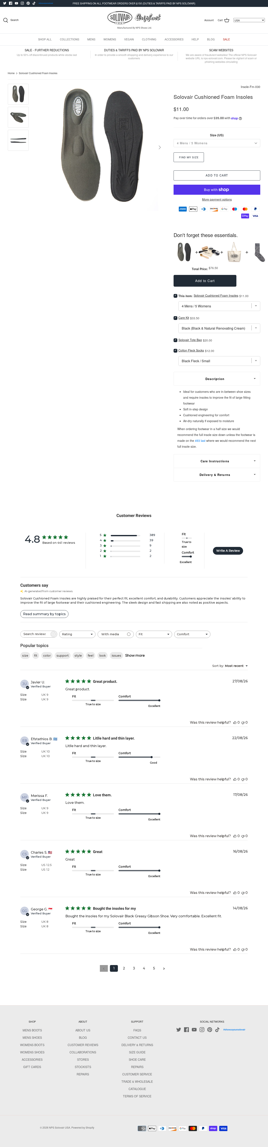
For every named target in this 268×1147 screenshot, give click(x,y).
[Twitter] (4, 3)
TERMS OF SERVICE (137, 1096)
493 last (200, 440)
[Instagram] (22, 3)
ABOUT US (82, 1030)
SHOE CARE (137, 1059)
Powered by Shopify (82, 1127)
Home (11, 73)
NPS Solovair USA (59, 1127)
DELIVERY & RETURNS (137, 1045)
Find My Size (188, 157)
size (25, 655)
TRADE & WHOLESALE (137, 1081)
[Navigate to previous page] (104, 968)
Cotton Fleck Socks (191, 350)
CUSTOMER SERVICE (137, 1074)
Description (214, 379)
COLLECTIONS (69, 39)
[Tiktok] (34, 3)
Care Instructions (215, 461)
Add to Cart (217, 175)
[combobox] (77, 634)
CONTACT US (137, 1037)
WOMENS (109, 39)
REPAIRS (83, 1074)
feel (90, 655)
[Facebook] (10, 3)
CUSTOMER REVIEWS (83, 1045)
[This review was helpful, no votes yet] (234, 722)
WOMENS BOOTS (32, 1045)
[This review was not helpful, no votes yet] (242, 722)
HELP (195, 39)
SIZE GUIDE (137, 1052)
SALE (226, 39)
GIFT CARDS (32, 1067)
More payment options (217, 199)
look (102, 655)
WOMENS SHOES (32, 1052)
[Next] (159, 147)
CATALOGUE (137, 1089)
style (78, 655)
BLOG (211, 39)
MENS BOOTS (32, 1030)
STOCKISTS (83, 1067)
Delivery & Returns (215, 475)
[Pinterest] (28, 3)
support (63, 655)
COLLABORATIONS (83, 1052)
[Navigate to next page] (164, 968)
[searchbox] (35, 634)
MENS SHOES (32, 1037)
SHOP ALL (45, 39)
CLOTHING (149, 39)
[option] (100, 147)
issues (116, 655)
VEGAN (129, 39)
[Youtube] (16, 3)
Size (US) (217, 135)
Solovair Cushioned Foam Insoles (38, 73)
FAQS (137, 1030)
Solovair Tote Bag (190, 340)
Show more (135, 655)
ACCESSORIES (174, 39)
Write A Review (228, 551)
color (47, 655)
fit (35, 655)
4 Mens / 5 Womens (192, 143)
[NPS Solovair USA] (134, 20)
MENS (91, 39)
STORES (83, 1059)
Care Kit (183, 318)
